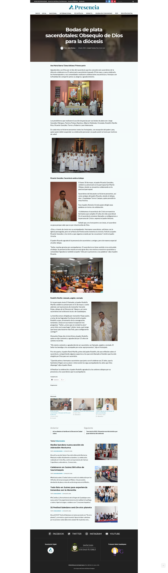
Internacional (65, 13)
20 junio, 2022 (82, 48)
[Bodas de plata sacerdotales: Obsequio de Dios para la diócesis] (60, 404)
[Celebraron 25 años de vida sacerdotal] (83, 404)
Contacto (81, 1)
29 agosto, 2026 (68, 451)
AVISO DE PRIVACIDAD (40, 1)
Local (44, 13)
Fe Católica (78, 13)
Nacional (53, 13)
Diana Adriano (57, 493)
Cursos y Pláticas (73, 1)
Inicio (37, 13)
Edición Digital (127, 13)
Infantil (89, 13)
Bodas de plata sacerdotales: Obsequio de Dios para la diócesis (60, 412)
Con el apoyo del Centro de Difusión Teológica (84, 568)
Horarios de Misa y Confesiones (57, 1)
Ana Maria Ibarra (58, 451)
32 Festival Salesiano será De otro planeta (71, 507)
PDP (116, 13)
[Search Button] (133, 1)
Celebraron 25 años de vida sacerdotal (83, 411)
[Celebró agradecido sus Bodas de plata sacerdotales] (106, 404)
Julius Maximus (71, 48)
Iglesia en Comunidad (103, 13)
